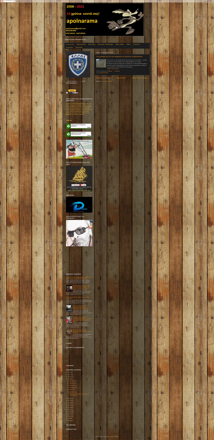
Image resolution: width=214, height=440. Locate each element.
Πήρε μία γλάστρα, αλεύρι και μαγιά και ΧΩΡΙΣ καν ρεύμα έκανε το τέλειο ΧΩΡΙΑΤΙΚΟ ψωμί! (78, 278)
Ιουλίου (71, 389)
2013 (69, 409)
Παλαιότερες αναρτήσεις (140, 78)
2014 (69, 407)
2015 (69, 405)
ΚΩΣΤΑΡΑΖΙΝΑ (81, 44)
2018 (69, 398)
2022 (69, 372)
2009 (69, 418)
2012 (69, 411)
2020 (69, 376)
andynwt (108, 436)
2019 (69, 379)
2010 (69, 416)
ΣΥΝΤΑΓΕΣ (136, 44)
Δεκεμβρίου (72, 381)
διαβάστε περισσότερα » (113, 68)
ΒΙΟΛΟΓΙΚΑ (91, 44)
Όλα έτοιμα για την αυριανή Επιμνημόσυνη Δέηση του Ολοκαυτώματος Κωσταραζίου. (80, 307)
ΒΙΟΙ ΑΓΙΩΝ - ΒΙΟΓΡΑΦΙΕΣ (105, 44)
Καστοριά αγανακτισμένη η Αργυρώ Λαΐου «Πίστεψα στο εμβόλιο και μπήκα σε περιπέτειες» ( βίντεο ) (81, 287)
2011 (69, 414)
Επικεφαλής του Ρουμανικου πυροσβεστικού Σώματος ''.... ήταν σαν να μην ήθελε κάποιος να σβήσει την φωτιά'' (82, 319)
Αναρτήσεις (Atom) (107, 81)
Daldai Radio (78, 47)
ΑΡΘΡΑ (128, 44)
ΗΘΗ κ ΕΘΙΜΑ (120, 44)
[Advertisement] (78, 259)
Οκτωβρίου (72, 385)
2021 (69, 374)
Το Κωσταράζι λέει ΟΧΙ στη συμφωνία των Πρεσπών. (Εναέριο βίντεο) (119, 56)
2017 (69, 400)
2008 (69, 420)
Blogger (116, 436)
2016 (69, 403)
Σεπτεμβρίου (72, 387)
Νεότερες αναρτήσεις (103, 78)
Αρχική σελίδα (70, 44)
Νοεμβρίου (71, 383)
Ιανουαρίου (72, 392)
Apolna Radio (69, 47)
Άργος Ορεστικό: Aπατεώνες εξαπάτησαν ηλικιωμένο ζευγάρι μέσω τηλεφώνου (82, 331)
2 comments (117, 71)
